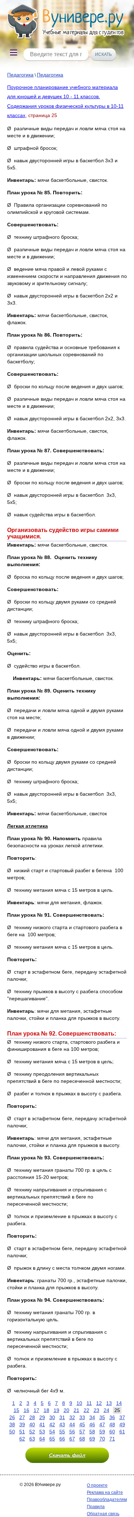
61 (122, 1431)
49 (122, 1424)
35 (102, 1417)
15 (16, 1410)
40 (32, 1424)
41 (42, 1424)
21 (76, 1410)
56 (72, 1431)
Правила (96, 1506)
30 (52, 1417)
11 (89, 1403)
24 (106, 1410)
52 (32, 1431)
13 (109, 1403)
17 (36, 1410)
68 (82, 1439)
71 (112, 1439)
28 (32, 1417)
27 (22, 1417)
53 (42, 1431)
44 (72, 1424)
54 (52, 1431)
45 (82, 1424)
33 (82, 1417)
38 (12, 1424)
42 (52, 1424)
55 (62, 1431)
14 (119, 1403)
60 (112, 1431)
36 (112, 1417)
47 (102, 1424)
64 (42, 1439)
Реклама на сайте (105, 1492)
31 (62, 1417)
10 (79, 1403)
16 (26, 1410)
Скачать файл (67, 1455)
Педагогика (20, 75)
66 (62, 1439)
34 (92, 1417)
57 (82, 1431)
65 (52, 1439)
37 (122, 1417)
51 (22, 1431)
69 (92, 1439)
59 (102, 1431)
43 (62, 1424)
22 (86, 1410)
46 (92, 1424)
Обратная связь (103, 1513)
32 (72, 1417)
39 (22, 1424)
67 (72, 1439)
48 (112, 1424)
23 (96, 1410)
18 (46, 1410)
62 (22, 1439)
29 (42, 1417)
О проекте (97, 1485)
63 (32, 1439)
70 (102, 1439)
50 (12, 1431)
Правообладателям (107, 1499)
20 (66, 1410)
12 (99, 1403)
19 (56, 1410)
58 (92, 1431)
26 (12, 1417)
